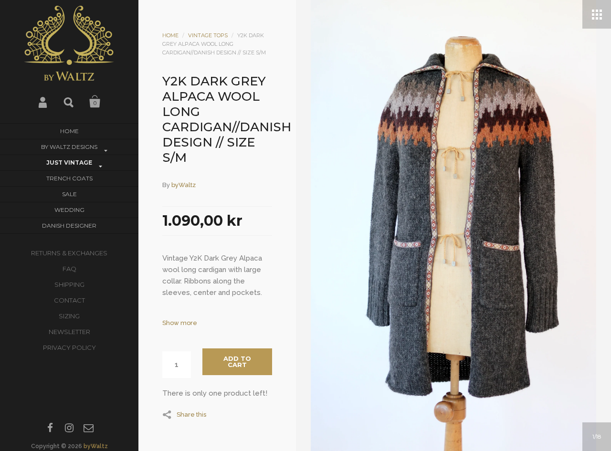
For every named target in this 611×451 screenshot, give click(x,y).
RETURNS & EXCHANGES (69, 253)
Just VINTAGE (69, 162)
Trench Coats (69, 178)
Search (69, 101)
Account (43, 101)
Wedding (69, 209)
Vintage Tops (208, 35)
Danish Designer (69, 225)
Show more (179, 323)
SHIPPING (69, 284)
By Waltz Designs (69, 146)
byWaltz (96, 446)
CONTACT (69, 300)
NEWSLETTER (69, 332)
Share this (191, 414)
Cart (95, 101)
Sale (69, 194)
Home (69, 131)
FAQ (69, 269)
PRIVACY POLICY (69, 347)
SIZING (69, 316)
